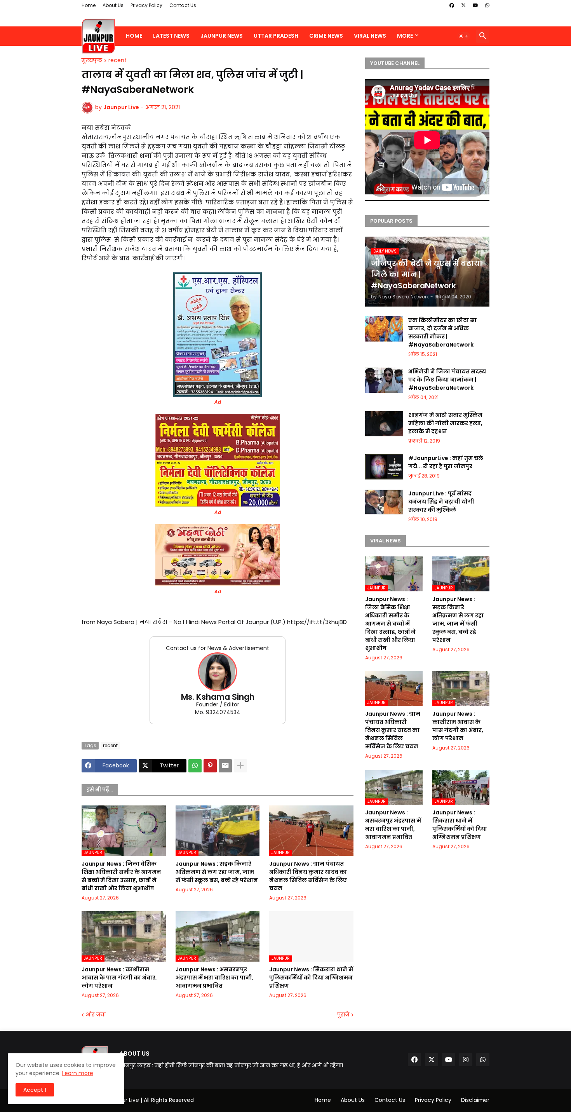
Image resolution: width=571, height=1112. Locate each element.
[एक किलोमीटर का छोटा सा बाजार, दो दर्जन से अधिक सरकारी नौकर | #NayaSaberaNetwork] (384, 329)
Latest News (171, 36)
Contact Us (182, 5)
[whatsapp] (487, 5)
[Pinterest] (210, 765)
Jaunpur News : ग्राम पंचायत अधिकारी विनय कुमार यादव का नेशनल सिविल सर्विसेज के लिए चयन (308, 876)
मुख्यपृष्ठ (92, 61)
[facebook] (451, 5)
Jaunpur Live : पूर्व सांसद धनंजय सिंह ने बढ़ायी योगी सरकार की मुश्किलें (441, 502)
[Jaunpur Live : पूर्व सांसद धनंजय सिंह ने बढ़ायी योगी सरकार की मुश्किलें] (384, 502)
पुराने (343, 1014)
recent (117, 61)
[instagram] (465, 1059)
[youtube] (475, 5)
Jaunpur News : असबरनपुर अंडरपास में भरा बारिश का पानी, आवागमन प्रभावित (215, 978)
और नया (96, 1014)
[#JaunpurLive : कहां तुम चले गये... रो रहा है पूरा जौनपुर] (384, 466)
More (405, 36)
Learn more (77, 1073)
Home (89, 5)
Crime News (326, 36)
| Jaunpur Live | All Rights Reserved (148, 1100)
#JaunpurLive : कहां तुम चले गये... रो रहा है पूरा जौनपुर (445, 462)
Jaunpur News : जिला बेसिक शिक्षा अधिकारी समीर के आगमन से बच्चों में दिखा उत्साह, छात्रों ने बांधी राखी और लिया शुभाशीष (121, 876)
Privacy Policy (146, 5)
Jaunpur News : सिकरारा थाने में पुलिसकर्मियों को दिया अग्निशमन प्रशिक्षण (311, 978)
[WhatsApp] (195, 765)
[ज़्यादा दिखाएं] (240, 765)
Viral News (370, 36)
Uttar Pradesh (276, 36)
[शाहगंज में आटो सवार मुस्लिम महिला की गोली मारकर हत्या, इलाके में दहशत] (384, 423)
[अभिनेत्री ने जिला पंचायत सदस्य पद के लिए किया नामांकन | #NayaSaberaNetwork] (384, 380)
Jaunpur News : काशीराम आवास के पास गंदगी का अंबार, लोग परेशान (119, 978)
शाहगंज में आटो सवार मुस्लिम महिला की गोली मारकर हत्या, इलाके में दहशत (445, 423)
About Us (113, 5)
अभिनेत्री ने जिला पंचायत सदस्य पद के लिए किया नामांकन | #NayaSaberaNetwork (447, 380)
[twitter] (463, 5)
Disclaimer (475, 1100)
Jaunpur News (221, 36)
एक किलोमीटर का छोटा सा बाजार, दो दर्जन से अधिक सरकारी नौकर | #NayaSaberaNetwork (442, 332)
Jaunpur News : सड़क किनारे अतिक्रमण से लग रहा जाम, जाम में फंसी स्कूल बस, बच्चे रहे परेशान (217, 872)
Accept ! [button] (34, 1090)
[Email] (225, 765)
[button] (463, 36)
